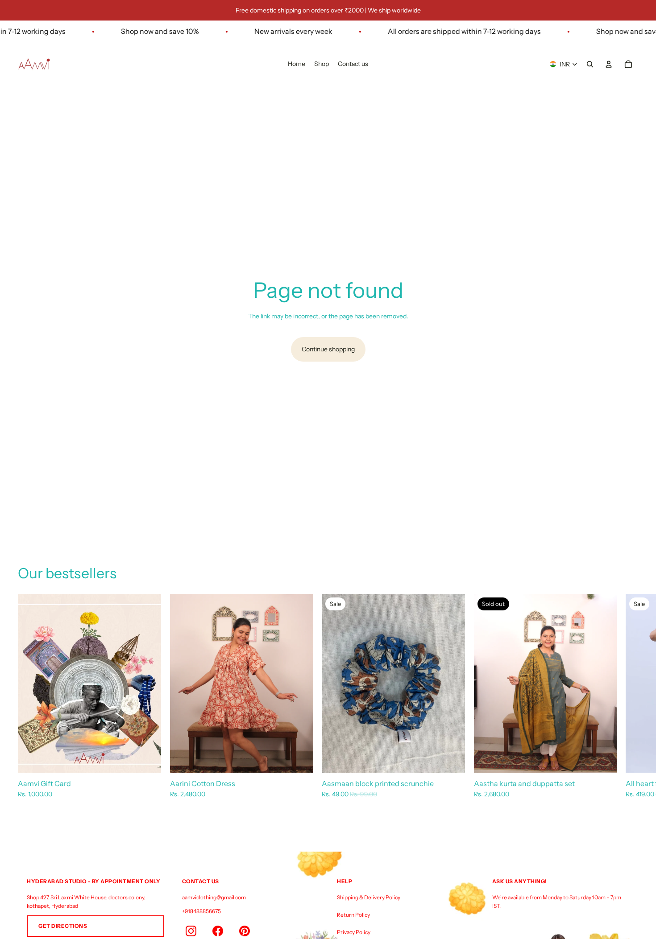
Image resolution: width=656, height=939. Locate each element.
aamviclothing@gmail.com (214, 897)
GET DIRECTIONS (62, 926)
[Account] (609, 64)
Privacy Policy (353, 932)
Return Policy (353, 914)
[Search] (590, 64)
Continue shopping (328, 349)
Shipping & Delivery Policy (368, 897)
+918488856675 (201, 911)
